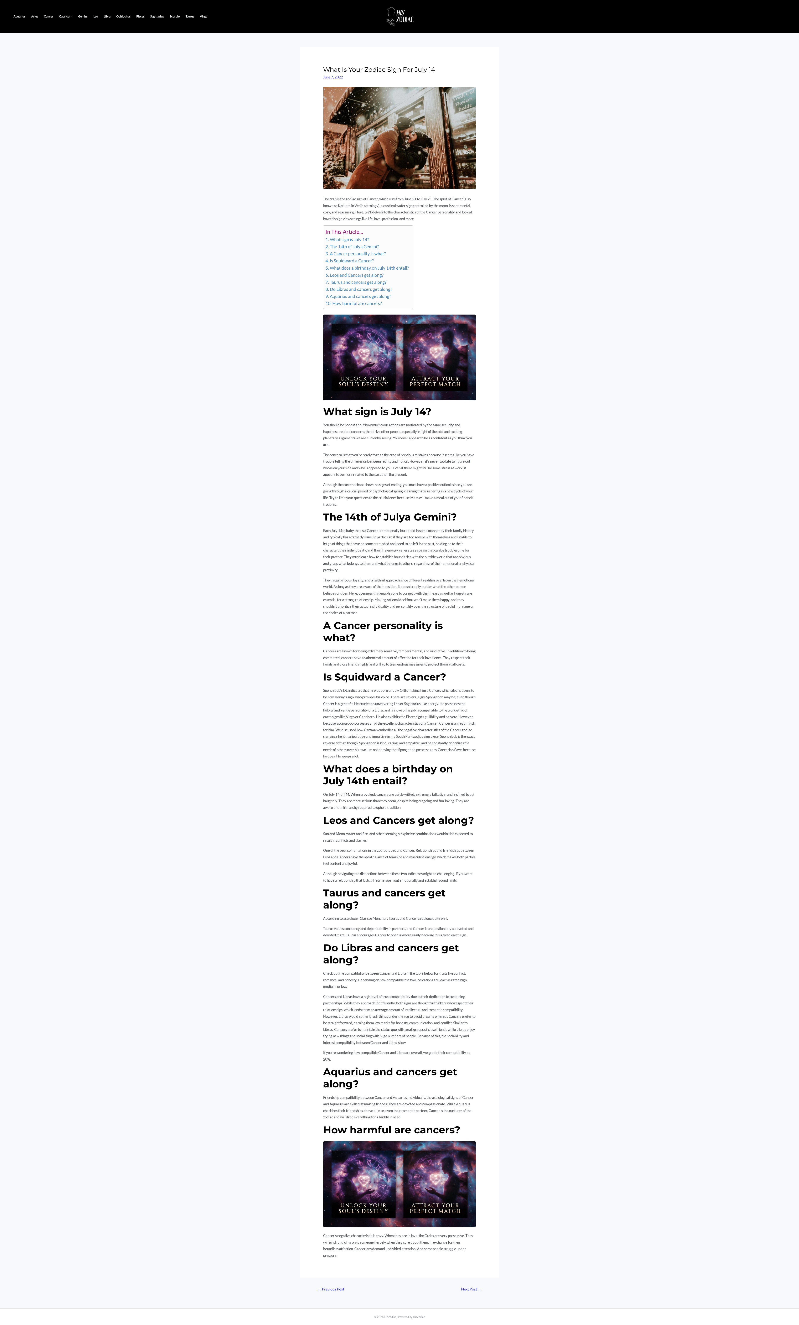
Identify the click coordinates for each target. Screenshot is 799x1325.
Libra (107, 16)
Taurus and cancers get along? (358, 282)
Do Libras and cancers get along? (361, 289)
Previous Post (331, 1289)
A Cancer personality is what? (358, 253)
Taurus (190, 16)
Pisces (140, 16)
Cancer (48, 16)
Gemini (83, 16)
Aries (34, 16)
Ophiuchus (123, 16)
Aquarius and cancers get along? (360, 296)
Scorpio (175, 16)
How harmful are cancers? (356, 303)
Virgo (203, 16)
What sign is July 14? (349, 239)
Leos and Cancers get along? (356, 275)
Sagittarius (157, 16)
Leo (95, 16)
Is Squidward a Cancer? (351, 260)
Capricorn (65, 16)
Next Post (471, 1289)
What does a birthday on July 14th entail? (369, 268)
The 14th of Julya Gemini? (354, 246)
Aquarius (19, 16)
